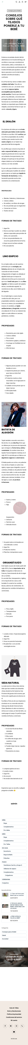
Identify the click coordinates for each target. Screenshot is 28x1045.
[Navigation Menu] (25, 2)
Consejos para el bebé (14, 10)
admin (14, 803)
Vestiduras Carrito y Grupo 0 (13, 865)
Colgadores (9, 875)
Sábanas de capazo (10, 868)
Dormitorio (7, 851)
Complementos (9, 827)
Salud (4, 935)
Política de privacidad (14, 1014)
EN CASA (5, 848)
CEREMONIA (6, 879)
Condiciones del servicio (14, 1017)
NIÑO (4, 834)
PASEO (4, 862)
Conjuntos (5, 883)
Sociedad (5, 939)
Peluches (6, 858)
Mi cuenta (14, 1020)
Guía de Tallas (14, 1008)
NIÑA (3, 820)
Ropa (5, 823)
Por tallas (7, 830)
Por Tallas (7, 844)
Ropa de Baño (8, 854)
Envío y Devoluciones (14, 1011)
